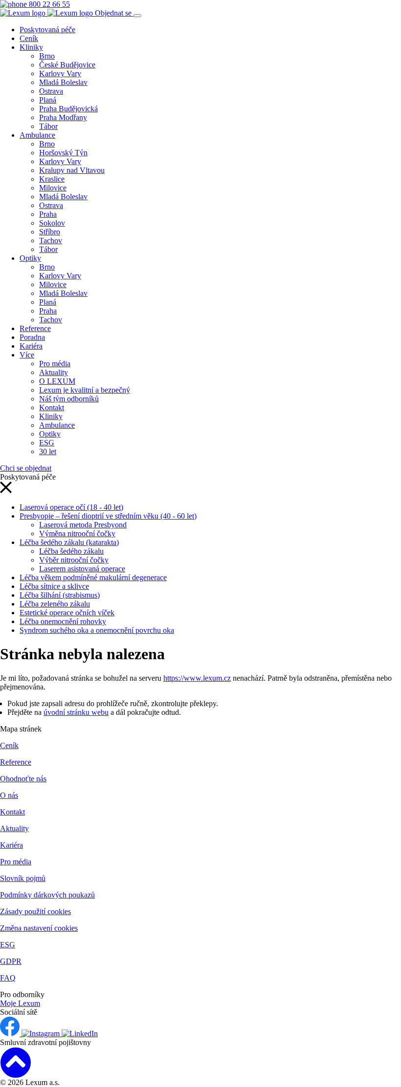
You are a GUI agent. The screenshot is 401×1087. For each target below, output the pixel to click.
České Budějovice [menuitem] (67, 65)
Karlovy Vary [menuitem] (60, 73)
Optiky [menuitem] (30, 258)
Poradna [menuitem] (32, 337)
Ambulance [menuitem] (37, 135)
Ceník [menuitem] (29, 38)
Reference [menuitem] (35, 328)
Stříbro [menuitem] (49, 232)
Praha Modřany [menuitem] (63, 117)
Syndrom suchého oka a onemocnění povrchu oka (97, 630)
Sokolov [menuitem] (52, 223)
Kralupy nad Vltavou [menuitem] (72, 170)
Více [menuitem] (27, 355)
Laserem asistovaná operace (82, 568)
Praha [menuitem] (48, 214)
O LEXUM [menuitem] (57, 381)
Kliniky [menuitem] (31, 47)
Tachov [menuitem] (50, 240)
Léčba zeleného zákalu (55, 604)
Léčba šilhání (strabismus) (60, 595)
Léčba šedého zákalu (71, 551)
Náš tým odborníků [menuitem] (69, 399)
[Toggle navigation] (137, 15)
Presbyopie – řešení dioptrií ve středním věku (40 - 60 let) (108, 516)
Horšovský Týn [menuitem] (63, 152)
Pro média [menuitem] (54, 363)
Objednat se (114, 13)
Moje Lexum (20, 1003)
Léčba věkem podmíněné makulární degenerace (93, 577)
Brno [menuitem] (47, 56)
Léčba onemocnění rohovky (63, 621)
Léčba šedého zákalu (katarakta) (69, 542)
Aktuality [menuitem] (53, 372)
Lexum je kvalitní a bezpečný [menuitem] (84, 390)
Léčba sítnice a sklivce (54, 586)
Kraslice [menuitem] (52, 179)
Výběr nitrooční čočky (74, 560)
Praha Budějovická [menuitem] (68, 109)
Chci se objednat (25, 468)
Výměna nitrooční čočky (77, 533)
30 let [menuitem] (47, 451)
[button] (6, 490)
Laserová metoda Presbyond (83, 525)
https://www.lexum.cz (197, 678)
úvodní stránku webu (76, 712)
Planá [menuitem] (47, 100)
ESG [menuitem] (46, 443)
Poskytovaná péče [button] (47, 29)
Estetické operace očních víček (67, 612)
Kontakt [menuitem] (51, 407)
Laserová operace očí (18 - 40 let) (71, 507)
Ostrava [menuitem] (51, 91)
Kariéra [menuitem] (31, 346)
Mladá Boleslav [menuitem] (63, 82)
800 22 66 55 (48, 4)
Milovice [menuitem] (53, 188)
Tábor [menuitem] (48, 126)
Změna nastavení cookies (39, 928)
